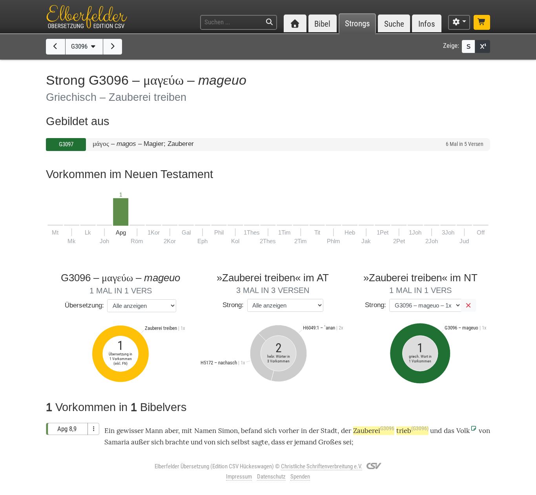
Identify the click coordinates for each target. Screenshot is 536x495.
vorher (289, 430)
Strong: (233, 305)
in (304, 430)
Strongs (357, 24)
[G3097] (112, 47)
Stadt (329, 430)
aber (171, 430)
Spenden (300, 476)
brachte (177, 442)
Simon (228, 430)
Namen (205, 430)
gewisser (130, 430)
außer (140, 442)
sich (270, 430)
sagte (260, 442)
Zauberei (373, 430)
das (449, 430)
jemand (305, 442)
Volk (463, 430)
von (484, 430)
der (314, 430)
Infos (426, 24)
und (436, 430)
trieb (412, 430)
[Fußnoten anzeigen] (482, 46)
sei (347, 442)
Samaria (116, 442)
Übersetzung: (84, 305)
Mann (154, 430)
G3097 (66, 144)
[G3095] (55, 47)
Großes (329, 442)
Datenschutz (271, 476)
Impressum (239, 476)
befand (251, 430)
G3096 (80, 46)
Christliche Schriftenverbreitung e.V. (321, 466)
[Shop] (482, 22)
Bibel (322, 24)
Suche (394, 24)
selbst (240, 442)
